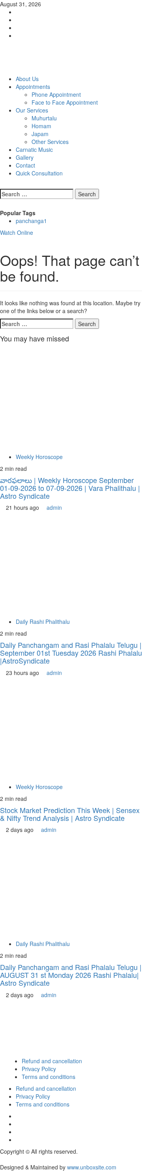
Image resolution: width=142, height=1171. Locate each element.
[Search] (2, 185)
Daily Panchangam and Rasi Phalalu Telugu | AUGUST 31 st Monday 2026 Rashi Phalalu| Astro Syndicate (71, 975)
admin (54, 507)
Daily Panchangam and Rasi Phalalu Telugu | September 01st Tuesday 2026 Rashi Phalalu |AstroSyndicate (71, 653)
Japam (40, 134)
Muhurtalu (44, 118)
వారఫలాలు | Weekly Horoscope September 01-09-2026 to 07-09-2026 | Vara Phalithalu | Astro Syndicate (70, 488)
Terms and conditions (48, 1077)
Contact (25, 165)
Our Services (32, 110)
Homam (41, 126)
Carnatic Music (34, 149)
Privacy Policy (39, 1069)
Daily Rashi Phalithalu (43, 621)
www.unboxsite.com (91, 1167)
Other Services (50, 142)
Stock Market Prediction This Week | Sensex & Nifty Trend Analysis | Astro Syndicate (70, 814)
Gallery (25, 157)
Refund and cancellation (52, 1061)
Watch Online (16, 232)
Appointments (33, 86)
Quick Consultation (39, 173)
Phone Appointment (56, 94)
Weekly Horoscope (39, 457)
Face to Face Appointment (65, 102)
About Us (27, 79)
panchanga (31, 221)
